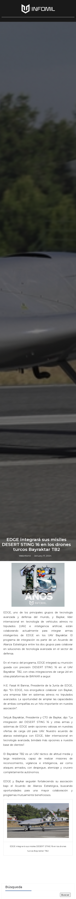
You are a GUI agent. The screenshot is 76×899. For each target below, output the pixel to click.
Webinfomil (25, 555)
